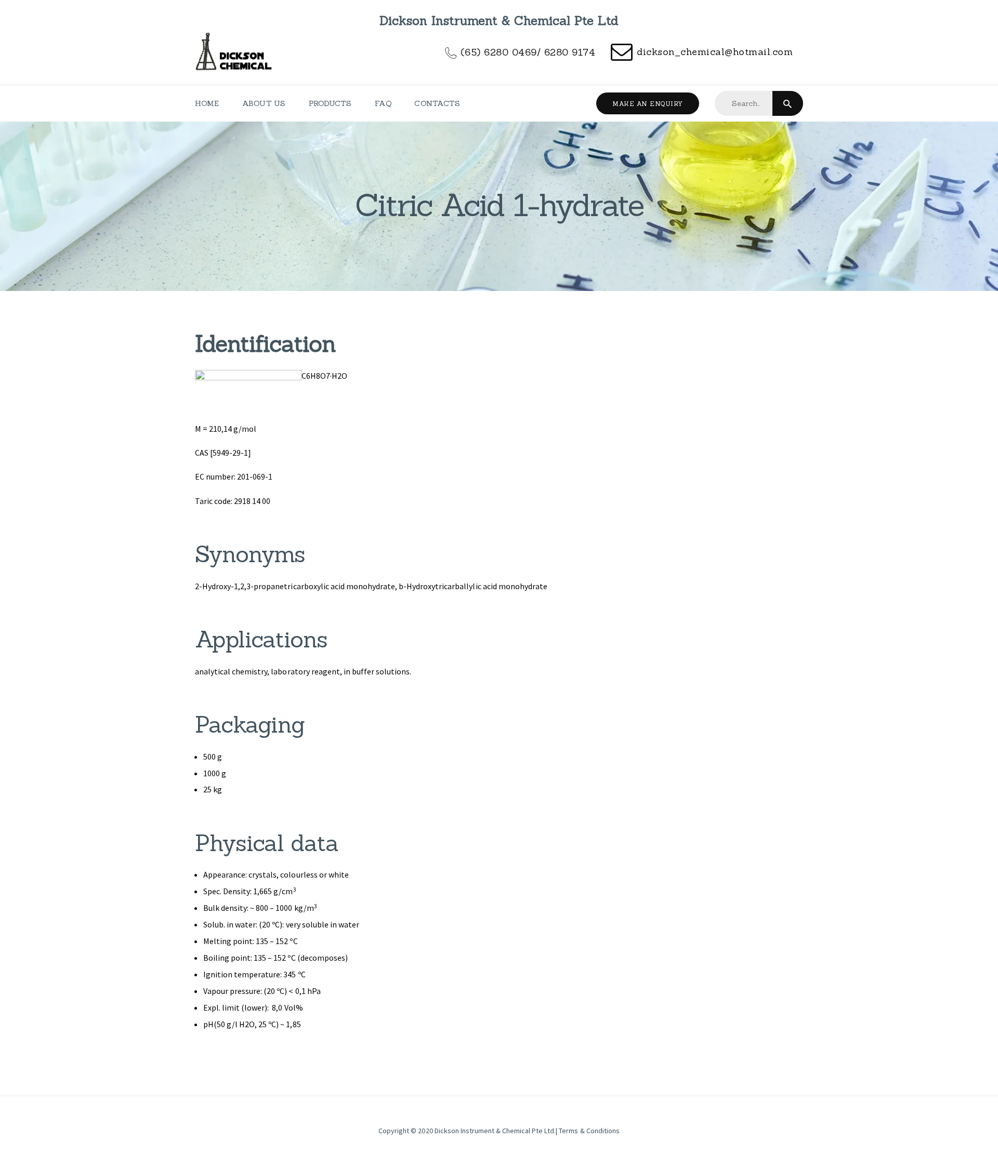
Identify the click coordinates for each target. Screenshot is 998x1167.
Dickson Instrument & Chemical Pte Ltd (495, 1130)
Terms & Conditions (589, 1130)
